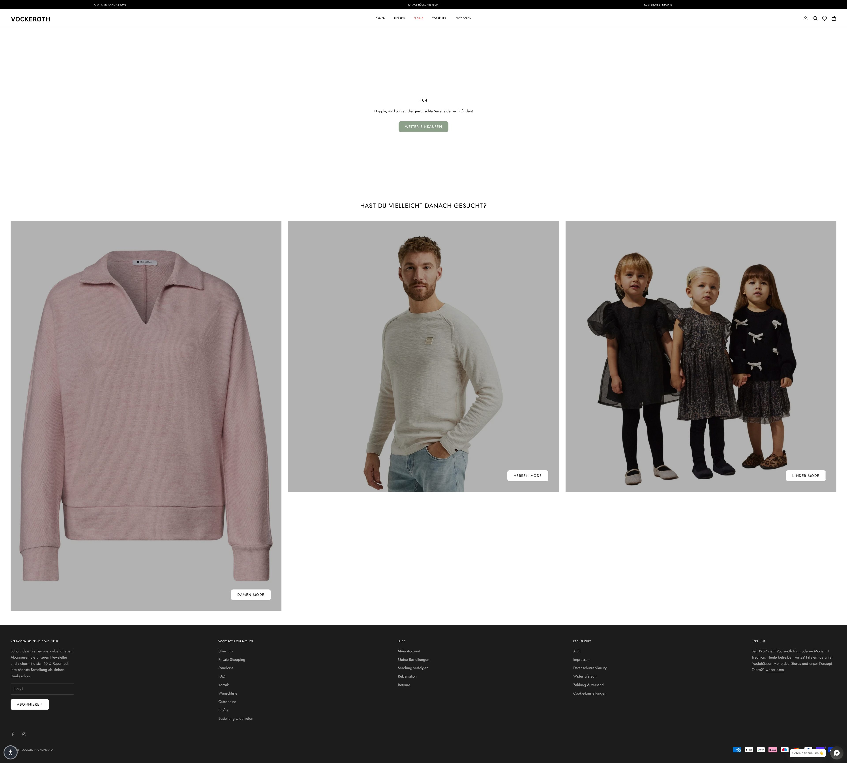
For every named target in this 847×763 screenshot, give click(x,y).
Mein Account (409, 651)
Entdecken (463, 18)
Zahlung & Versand (588, 684)
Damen (380, 18)
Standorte (225, 667)
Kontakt (223, 684)
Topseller (439, 18)
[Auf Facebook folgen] (13, 734)
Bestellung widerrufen (235, 718)
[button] (11, 752)
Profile (223, 710)
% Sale (419, 18)
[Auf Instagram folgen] (24, 734)
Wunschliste (227, 693)
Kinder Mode (805, 475)
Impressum (581, 659)
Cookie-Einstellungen (589, 693)
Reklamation (407, 676)
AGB (576, 651)
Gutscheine (227, 701)
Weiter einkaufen (423, 126)
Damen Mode (250, 594)
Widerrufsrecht (585, 676)
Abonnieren (30, 704)
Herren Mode (528, 475)
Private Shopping (231, 659)
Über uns (225, 651)
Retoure (404, 684)
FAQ (221, 676)
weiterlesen (775, 669)
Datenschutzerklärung (590, 667)
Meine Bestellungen (413, 659)
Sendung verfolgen (413, 667)
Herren (399, 18)
